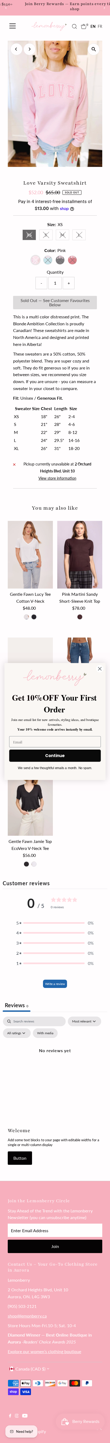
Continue (55, 755)
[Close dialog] (100, 669)
